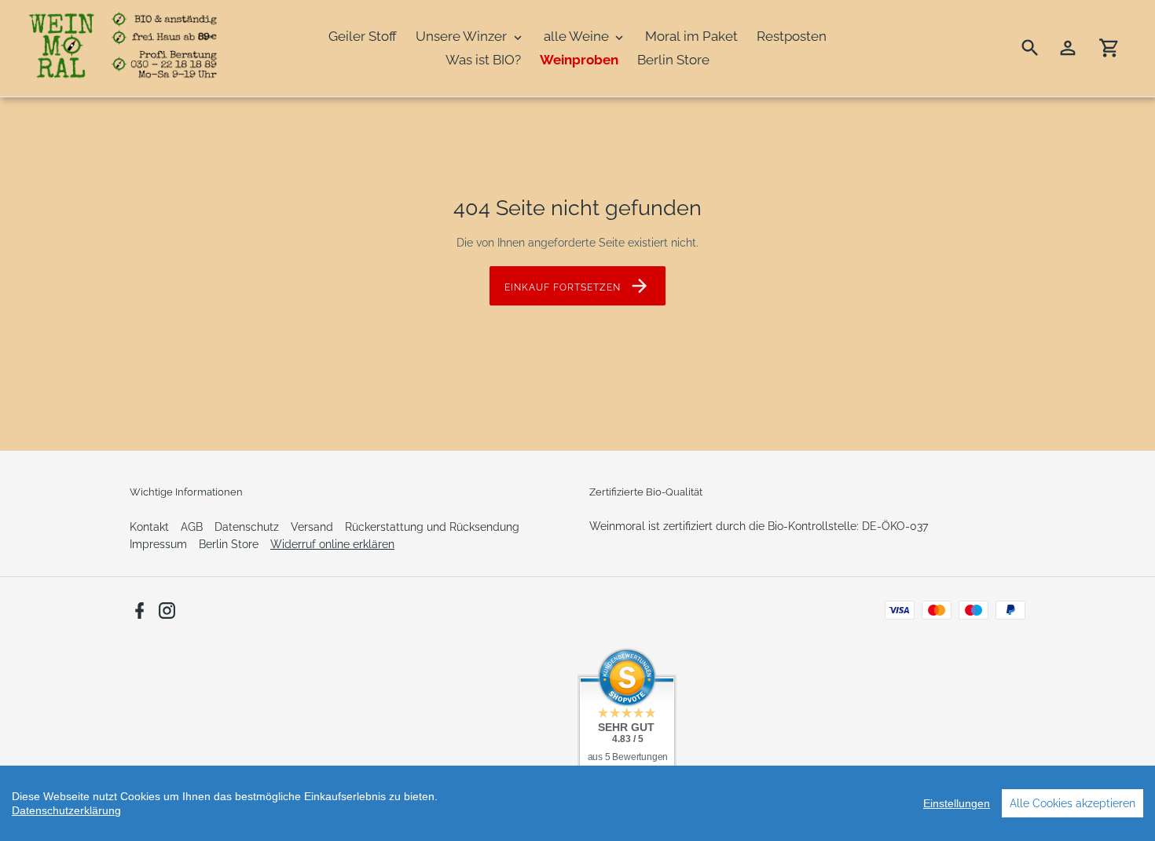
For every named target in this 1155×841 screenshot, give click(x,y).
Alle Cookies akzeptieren (1072, 803)
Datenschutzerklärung (66, 810)
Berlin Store (228, 544)
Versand (312, 527)
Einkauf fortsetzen (562, 287)
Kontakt (149, 527)
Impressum (158, 544)
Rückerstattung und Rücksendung (432, 527)
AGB (192, 527)
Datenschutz (246, 527)
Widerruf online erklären (332, 544)
